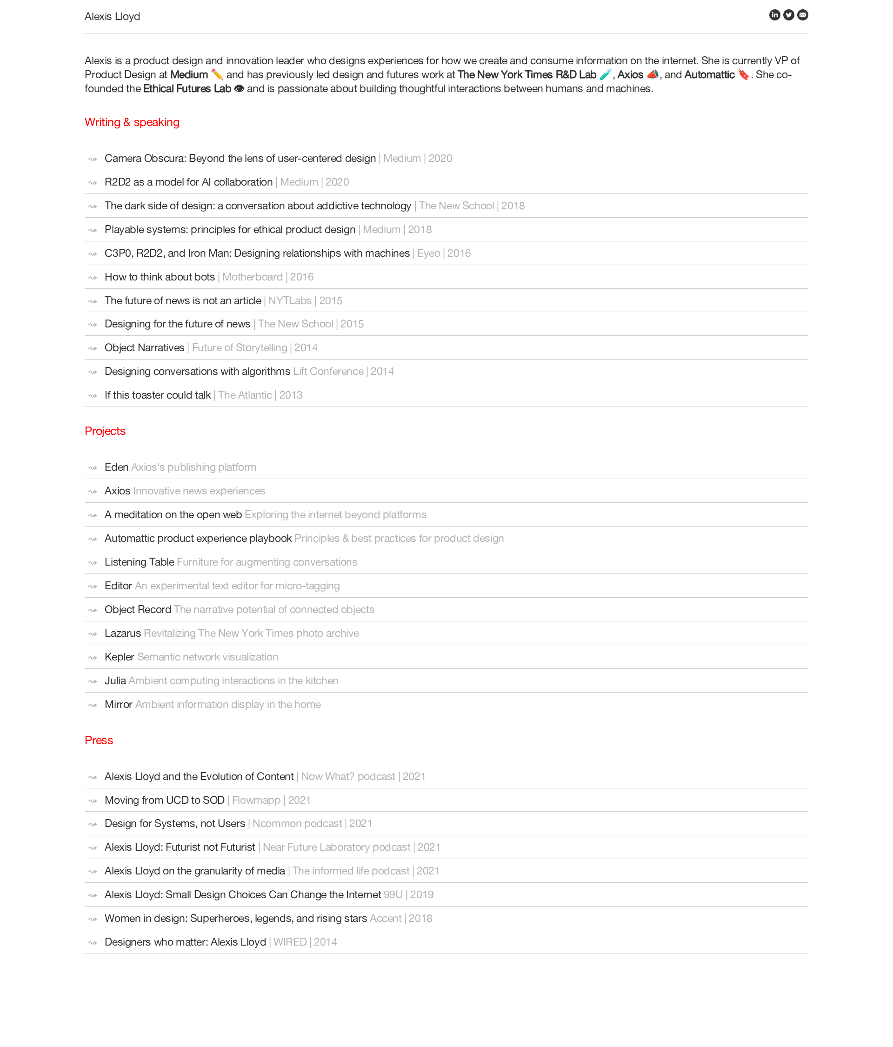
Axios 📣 (638, 74)
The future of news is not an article (183, 300)
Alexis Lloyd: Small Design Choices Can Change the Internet (243, 894)
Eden (116, 466)
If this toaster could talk (158, 394)
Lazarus (123, 633)
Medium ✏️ (198, 74)
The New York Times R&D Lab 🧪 (535, 74)
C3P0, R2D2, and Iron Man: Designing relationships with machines (257, 253)
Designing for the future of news (178, 323)
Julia (115, 680)
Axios (117, 490)
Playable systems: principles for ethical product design (230, 229)
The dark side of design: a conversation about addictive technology (258, 205)
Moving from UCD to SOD (165, 800)
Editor (118, 585)
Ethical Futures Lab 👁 (194, 88)
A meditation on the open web (173, 514)
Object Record (138, 609)
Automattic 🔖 (717, 74)
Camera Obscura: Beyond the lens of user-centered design (240, 158)
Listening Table (139, 561)
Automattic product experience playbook (198, 538)
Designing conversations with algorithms (197, 371)
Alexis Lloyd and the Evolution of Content (199, 776)
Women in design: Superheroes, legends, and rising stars (236, 918)
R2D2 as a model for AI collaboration (189, 181)
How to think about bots (160, 276)
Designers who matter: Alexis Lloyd (185, 941)
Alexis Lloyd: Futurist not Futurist (180, 846)
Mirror (119, 704)
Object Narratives (144, 347)
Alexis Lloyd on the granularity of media (195, 870)
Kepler (119, 656)
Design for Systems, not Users (175, 823)
